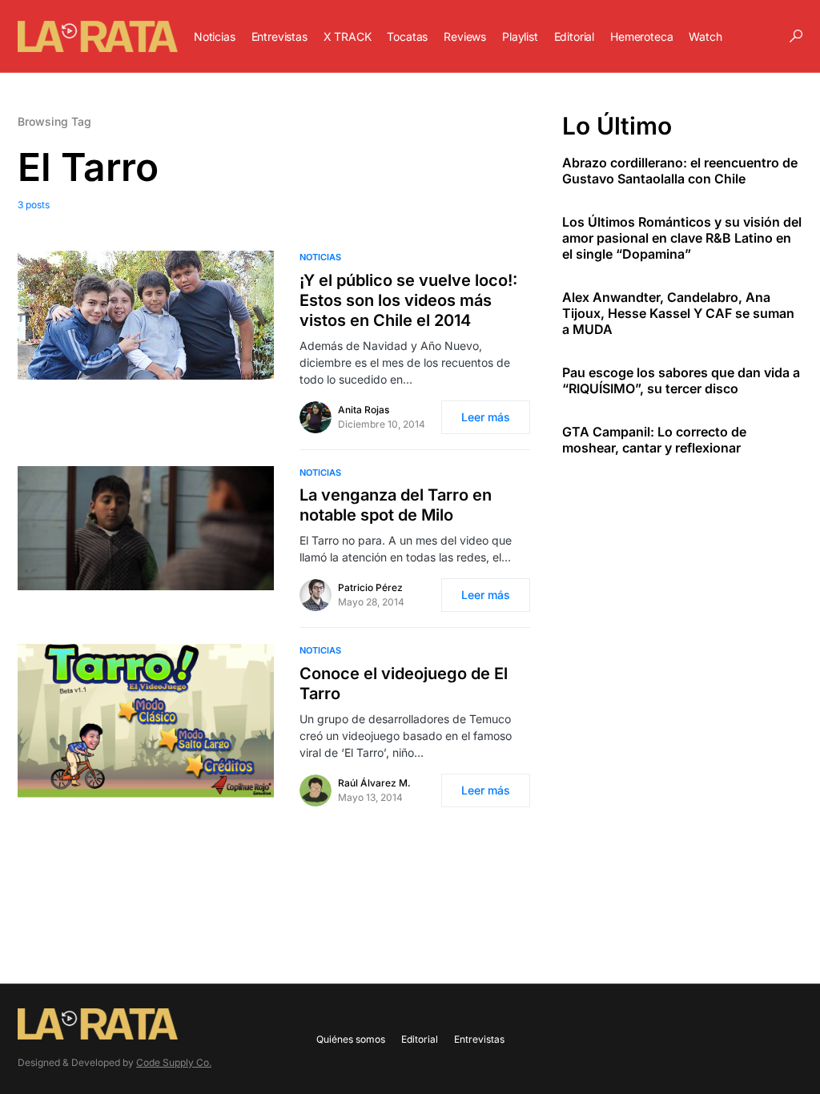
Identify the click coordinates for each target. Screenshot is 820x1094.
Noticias (320, 257)
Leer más (485, 417)
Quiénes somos (350, 1039)
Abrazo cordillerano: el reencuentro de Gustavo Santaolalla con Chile (680, 171)
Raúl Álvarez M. (374, 783)
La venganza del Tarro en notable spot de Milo (395, 505)
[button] (796, 36)
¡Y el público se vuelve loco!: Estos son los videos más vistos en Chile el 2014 (408, 300)
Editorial (419, 1039)
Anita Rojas (363, 410)
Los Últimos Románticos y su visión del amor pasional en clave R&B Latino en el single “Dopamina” (682, 238)
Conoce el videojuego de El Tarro (403, 683)
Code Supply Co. (173, 1062)
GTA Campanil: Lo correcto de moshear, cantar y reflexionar (654, 440)
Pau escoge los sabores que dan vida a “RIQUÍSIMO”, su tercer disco (681, 380)
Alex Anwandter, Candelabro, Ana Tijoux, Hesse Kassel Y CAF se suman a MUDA (678, 313)
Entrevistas (479, 1039)
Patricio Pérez (370, 587)
